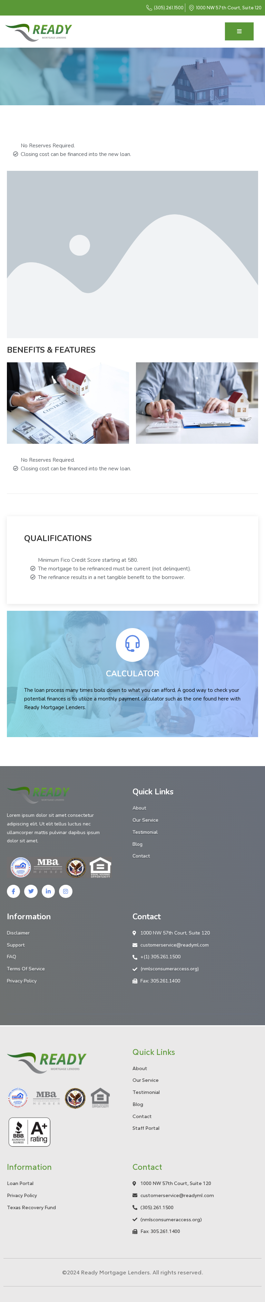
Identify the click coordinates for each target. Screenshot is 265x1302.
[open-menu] (239, 31)
